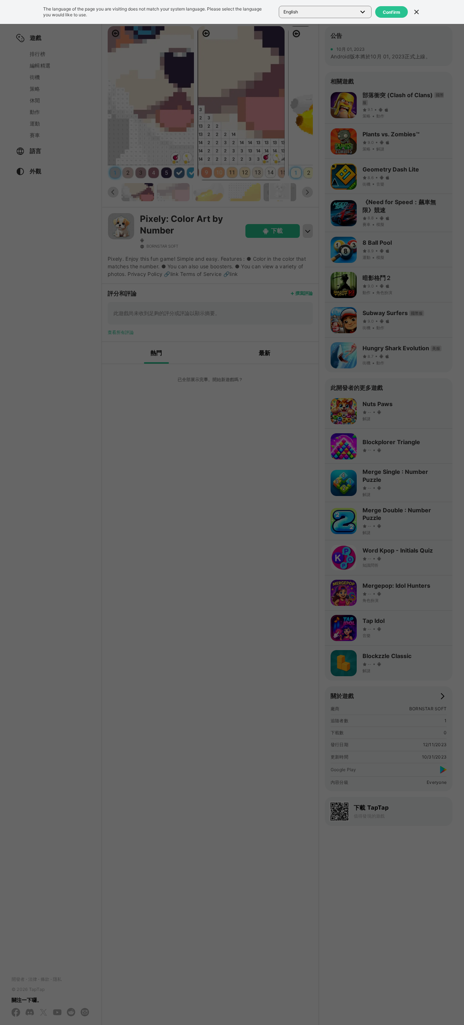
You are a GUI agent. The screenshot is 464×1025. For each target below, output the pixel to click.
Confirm (392, 12)
